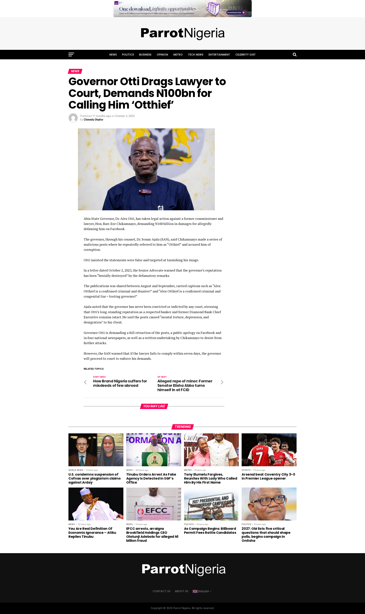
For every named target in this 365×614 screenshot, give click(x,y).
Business (145, 54)
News (113, 54)
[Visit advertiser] (182, 8)
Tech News (195, 54)
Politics (128, 54)
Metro (178, 54)
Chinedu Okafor (93, 119)
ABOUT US (181, 591)
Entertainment (219, 54)
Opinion (162, 54)
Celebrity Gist (245, 54)
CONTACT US (161, 591)
